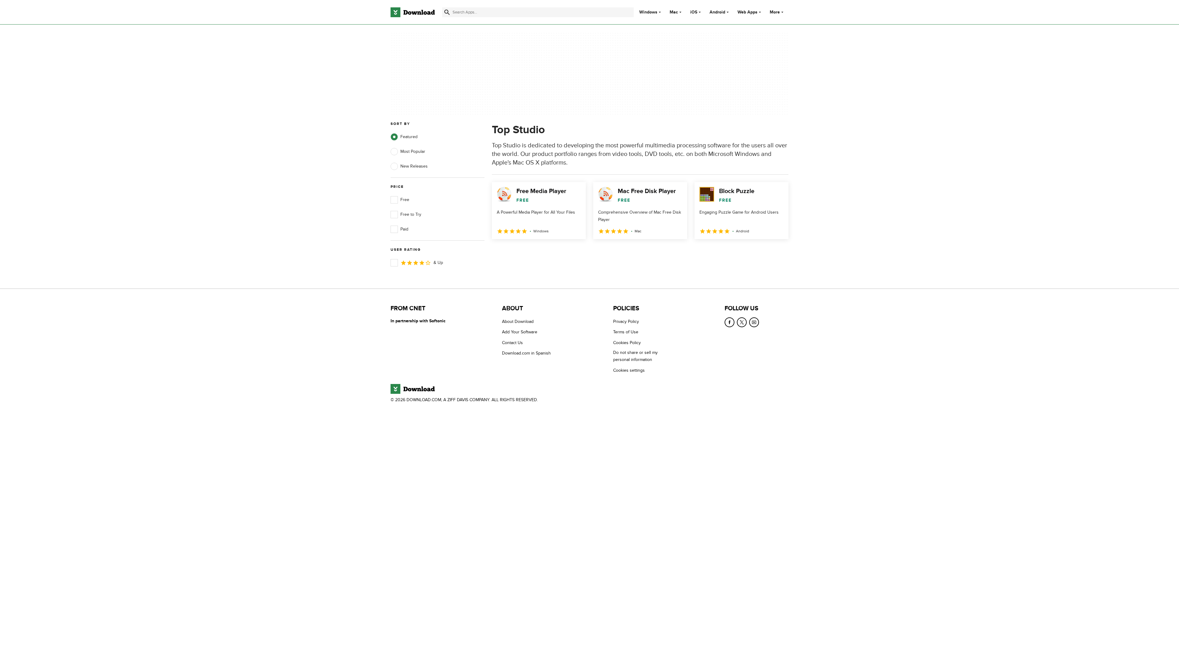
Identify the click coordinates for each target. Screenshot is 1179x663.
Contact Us (512, 342)
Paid (404, 229)
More (775, 12)
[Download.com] (413, 12)
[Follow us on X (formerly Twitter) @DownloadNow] (742, 322)
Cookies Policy (627, 342)
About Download (518, 321)
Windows (648, 12)
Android (717, 12)
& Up (438, 262)
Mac (674, 12)
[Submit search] (447, 12)
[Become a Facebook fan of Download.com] (729, 322)
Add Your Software (519, 332)
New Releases (414, 166)
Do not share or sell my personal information (635, 356)
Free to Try (410, 214)
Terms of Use (625, 332)
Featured (409, 136)
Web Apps (747, 12)
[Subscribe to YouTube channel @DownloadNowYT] (754, 322)
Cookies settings (629, 370)
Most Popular (412, 151)
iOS (693, 12)
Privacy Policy (626, 321)
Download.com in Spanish (526, 353)
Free (404, 199)
